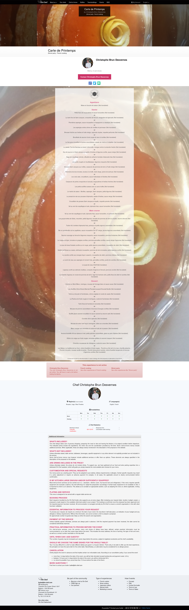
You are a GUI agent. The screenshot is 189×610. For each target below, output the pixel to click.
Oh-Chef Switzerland (44, 602)
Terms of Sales (133, 589)
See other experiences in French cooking (93, 370)
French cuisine (104, 581)
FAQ (130, 583)
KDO (108, 2)
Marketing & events (106, 589)
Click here (146, 607)
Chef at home (73, 2)
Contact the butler (134, 585)
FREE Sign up (75, 583)
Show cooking (104, 583)
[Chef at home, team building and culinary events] (43, 1)
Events (102, 2)
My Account (136, 2)
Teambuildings (92, 2)
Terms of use (133, 587)
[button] (45, 26)
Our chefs (63, 2)
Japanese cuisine (105, 585)
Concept (131, 581)
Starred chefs (104, 587)
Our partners (75, 585)
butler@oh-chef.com (76, 565)
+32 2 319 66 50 (131, 607)
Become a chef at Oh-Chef (79, 581)
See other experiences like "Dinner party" (124, 370)
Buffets (82, 2)
